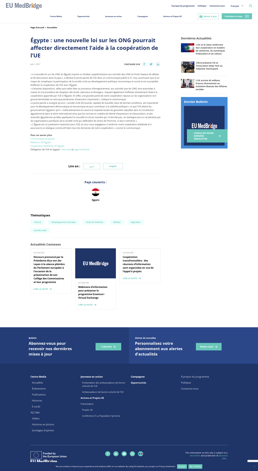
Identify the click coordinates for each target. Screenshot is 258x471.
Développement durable (63, 222)
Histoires (37, 400)
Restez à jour (210, 16)
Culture (37, 222)
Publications (39, 394)
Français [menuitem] (235, 6)
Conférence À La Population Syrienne (101, 415)
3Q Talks (35, 412)
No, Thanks (195, 466)
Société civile (40, 230)
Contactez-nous (217, 5)
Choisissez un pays (233, 16)
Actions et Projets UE (172, 16)
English (113, 166)
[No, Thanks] (254, 466)
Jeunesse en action (113, 16)
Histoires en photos (43, 424)
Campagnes (142, 16)
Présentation (87, 403)
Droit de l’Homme (94, 222)
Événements (39, 388)
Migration (135, 222)
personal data (223, 457)
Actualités (52, 27)
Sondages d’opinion (43, 430)
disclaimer (195, 455)
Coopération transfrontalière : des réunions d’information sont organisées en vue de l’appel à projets (138, 264)
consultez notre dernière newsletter (204, 136)
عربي (91, 166)
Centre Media (56, 16)
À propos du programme (183, 5)
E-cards (36, 406)
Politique (202, 5)
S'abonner (106, 346)
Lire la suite (41, 289)
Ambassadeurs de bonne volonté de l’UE (103, 391)
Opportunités (83, 16)
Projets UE (87, 409)
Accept (182, 466)
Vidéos (36, 418)
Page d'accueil (37, 27)
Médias (117, 222)
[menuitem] (235, 6)
